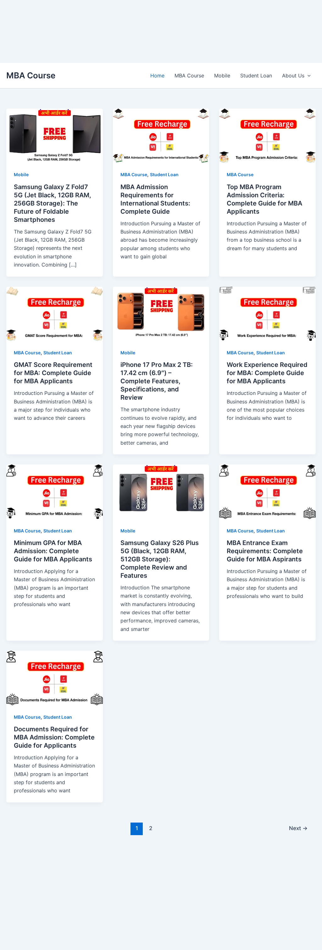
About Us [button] (293, 75)
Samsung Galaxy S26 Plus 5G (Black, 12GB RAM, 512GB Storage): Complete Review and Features (159, 559)
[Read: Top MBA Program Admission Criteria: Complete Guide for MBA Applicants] (267, 135)
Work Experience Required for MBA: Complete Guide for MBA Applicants (267, 373)
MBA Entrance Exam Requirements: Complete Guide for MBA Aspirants (265, 551)
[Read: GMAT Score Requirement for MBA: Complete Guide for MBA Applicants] (54, 313)
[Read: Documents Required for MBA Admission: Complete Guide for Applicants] (54, 677)
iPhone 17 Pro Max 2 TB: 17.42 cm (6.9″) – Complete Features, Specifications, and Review (156, 381)
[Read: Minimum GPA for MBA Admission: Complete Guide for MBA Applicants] (54, 491)
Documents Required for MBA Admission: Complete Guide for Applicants (54, 737)
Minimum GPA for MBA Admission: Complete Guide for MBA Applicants (53, 551)
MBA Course (30, 75)
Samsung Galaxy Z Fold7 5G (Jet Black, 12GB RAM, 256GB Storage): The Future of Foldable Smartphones (52, 203)
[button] (307, 75)
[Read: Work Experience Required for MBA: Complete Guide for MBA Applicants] (267, 313)
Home (157, 75)
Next (298, 828)
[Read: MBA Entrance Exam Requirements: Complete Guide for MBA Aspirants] (267, 491)
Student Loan (256, 75)
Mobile (222, 75)
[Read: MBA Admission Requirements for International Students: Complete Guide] (161, 135)
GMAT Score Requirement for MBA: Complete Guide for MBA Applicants (53, 373)
